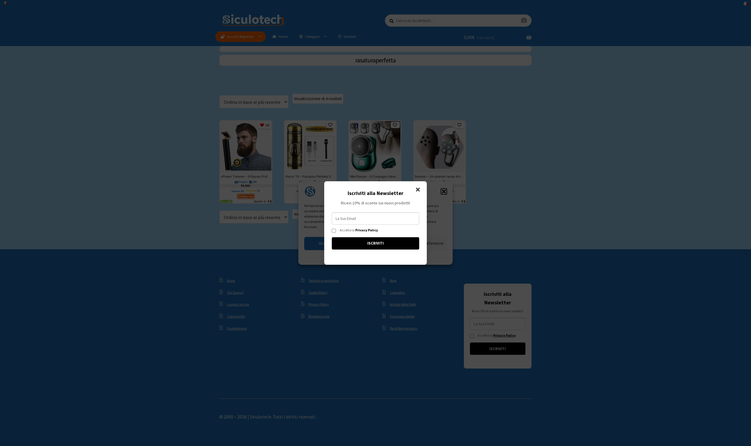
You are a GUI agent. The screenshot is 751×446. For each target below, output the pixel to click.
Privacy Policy (366, 230)
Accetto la (359, 230)
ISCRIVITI (375, 243)
